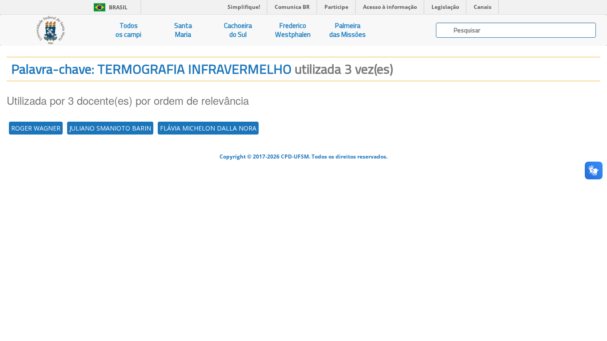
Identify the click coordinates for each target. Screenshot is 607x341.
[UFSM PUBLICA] (50, 30)
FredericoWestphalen (293, 30)
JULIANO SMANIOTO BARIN (110, 128)
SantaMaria (183, 30)
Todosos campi (128, 30)
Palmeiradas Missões (347, 30)
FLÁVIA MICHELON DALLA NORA (208, 128)
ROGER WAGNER (35, 128)
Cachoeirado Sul (238, 30)
